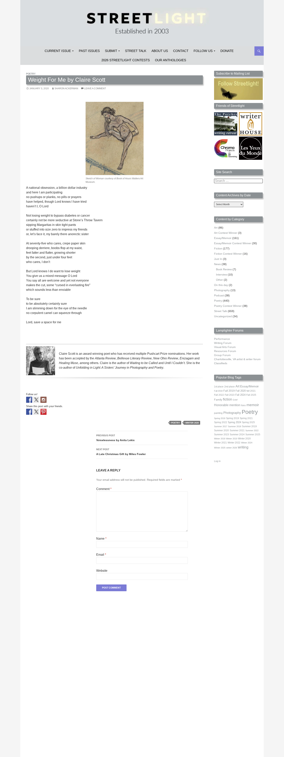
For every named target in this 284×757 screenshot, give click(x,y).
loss (243, 405)
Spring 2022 (220, 422)
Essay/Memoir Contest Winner (232, 243)
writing (243, 447)
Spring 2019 (232, 418)
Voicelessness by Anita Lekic (115, 438)
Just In (218, 258)
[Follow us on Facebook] (29, 400)
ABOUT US (159, 51)
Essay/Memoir (222, 238)
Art (216, 227)
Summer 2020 (221, 430)
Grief (235, 400)
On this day (221, 285)
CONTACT (180, 51)
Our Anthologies (170, 60)
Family (218, 399)
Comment (103, 489)
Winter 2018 (219, 438)
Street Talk (135, 51)
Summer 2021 (237, 430)
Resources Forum (225, 351)
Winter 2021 (220, 442)
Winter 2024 (246, 442)
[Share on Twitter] (36, 412)
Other (219, 279)
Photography (222, 290)
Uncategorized (223, 316)
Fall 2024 (240, 395)
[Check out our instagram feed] (43, 400)
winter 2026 (231, 448)
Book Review (224, 269)
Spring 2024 (234, 422)
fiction (227, 399)
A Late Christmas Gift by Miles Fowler (121, 452)
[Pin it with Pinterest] (43, 412)
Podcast (219, 295)
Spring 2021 (246, 418)
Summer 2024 (237, 434)
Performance (222, 338)
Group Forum (222, 355)
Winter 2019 (231, 438)
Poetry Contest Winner (228, 305)
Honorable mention (227, 405)
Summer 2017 (220, 426)
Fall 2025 (251, 395)
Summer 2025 (252, 434)
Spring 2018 (219, 418)
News (217, 264)
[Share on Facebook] (29, 412)
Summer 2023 (221, 434)
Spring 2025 (248, 422)
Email (101, 554)
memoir (253, 405)
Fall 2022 (219, 395)
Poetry (31, 73)
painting (218, 413)
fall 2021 (251, 391)
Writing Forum (222, 342)
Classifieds (220, 363)
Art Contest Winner (225, 232)
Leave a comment (95, 88)
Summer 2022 (251, 430)
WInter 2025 (219, 448)
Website (101, 570)
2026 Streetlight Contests (125, 60)
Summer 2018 (234, 426)
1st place (219, 386)
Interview (221, 274)
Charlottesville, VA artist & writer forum (237, 359)
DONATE (227, 51)
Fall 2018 (218, 391)
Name (101, 538)
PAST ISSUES (89, 51)
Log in (217, 461)
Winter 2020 (192, 423)
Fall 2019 (229, 390)
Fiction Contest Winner (228, 253)
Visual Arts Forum (225, 347)
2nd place (229, 386)
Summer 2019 (249, 426)
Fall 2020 (241, 391)
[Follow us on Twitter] (36, 400)
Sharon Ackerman (66, 88)
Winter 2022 (234, 442)
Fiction (218, 248)
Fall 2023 (230, 395)
